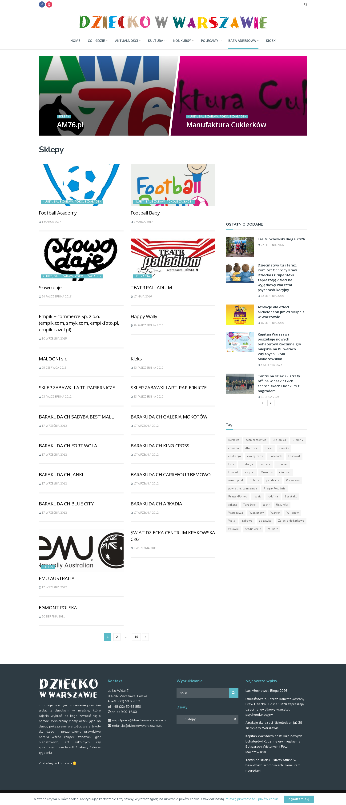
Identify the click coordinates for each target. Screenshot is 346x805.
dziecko (284, 448)
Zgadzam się (298, 799)
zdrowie (233, 529)
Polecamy (209, 40)
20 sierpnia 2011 (53, 616)
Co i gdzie (96, 40)
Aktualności (126, 40)
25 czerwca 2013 (53, 368)
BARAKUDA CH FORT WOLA (68, 445)
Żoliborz (272, 529)
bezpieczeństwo (256, 440)
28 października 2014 (148, 325)
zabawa (247, 521)
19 (136, 637)
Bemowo (233, 440)
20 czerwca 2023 (71, 134)
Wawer (275, 513)
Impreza (265, 464)
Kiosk (271, 40)
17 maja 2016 (142, 296)
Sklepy (63, 116)
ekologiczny (255, 456)
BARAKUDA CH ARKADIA (156, 503)
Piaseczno (293, 480)
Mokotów (267, 472)
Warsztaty (256, 513)
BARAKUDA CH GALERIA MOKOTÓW (169, 417)
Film (231, 464)
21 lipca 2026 (269, 397)
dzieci (269, 448)
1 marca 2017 (51, 222)
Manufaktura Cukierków (226, 124)
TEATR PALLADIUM (151, 287)
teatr (266, 505)
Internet (282, 464)
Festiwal (294, 456)
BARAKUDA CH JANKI (61, 474)
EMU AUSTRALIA (57, 578)
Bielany (298, 440)
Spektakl (291, 496)
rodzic (257, 496)
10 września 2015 (54, 338)
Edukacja (142, 276)
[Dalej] (270, 403)
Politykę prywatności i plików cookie (252, 799)
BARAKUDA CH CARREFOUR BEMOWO (171, 474)
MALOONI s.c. (53, 359)
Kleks (136, 359)
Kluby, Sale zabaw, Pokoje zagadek (216, 116)
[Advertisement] (266, 178)
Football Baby (145, 213)
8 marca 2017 (198, 134)
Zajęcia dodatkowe (291, 521)
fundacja (247, 464)
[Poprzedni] (262, 403)
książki (249, 472)
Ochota (254, 480)
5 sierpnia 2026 (271, 365)
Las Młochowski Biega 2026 (281, 239)
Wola (231, 521)
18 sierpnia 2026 (272, 323)
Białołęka (279, 440)
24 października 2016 (56, 296)
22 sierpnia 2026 (272, 245)
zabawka (265, 521)
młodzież (285, 472)
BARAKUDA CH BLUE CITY (66, 503)
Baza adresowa (242, 40)
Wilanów (292, 513)
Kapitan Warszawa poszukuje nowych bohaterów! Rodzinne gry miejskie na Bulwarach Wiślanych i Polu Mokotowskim (279, 346)
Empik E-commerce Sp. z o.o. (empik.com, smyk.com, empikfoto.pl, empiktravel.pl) (79, 323)
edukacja (234, 456)
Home (75, 40)
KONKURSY (182, 40)
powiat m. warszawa (242, 488)
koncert (233, 472)
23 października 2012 (148, 368)
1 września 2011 (145, 548)
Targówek (250, 505)
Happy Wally (144, 316)
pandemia (273, 480)
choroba (233, 448)
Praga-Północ (237, 496)
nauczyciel (235, 480)
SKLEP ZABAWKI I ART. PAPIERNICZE (77, 387)
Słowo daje (50, 287)
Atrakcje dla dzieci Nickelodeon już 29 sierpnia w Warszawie (281, 312)
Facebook (276, 456)
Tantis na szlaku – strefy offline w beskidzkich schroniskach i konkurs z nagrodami (279, 383)
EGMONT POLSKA (58, 607)
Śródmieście (253, 529)
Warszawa (235, 513)
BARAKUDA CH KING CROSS (160, 445)
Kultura (155, 40)
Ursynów (282, 505)
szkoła (232, 505)
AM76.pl (70, 124)
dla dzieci (252, 448)
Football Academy (58, 213)
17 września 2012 (54, 426)
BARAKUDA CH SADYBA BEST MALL (76, 417)
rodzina (273, 496)
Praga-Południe (275, 488)
